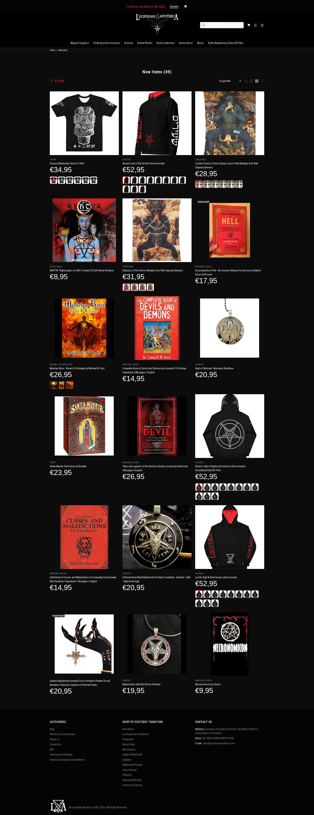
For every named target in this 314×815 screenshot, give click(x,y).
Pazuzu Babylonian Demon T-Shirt (67, 163)
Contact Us (55, 744)
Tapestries (200, 159)
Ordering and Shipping (61, 754)
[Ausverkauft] (229, 230)
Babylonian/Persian (132, 764)
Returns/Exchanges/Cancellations (67, 759)
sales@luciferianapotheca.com (219, 743)
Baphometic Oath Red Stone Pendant (141, 684)
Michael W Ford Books (61, 364)
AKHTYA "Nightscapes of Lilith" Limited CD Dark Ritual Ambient (82, 270)
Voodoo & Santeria (132, 785)
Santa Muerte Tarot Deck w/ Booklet (68, 466)
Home (52, 50)
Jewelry (199, 364)
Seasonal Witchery (132, 780)
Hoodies (126, 159)
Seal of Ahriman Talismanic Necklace (214, 368)
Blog (52, 729)
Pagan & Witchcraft (132, 754)
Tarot (53, 462)
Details (174, 6)
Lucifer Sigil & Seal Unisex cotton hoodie (216, 577)
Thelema (126, 775)
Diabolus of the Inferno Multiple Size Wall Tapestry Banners (152, 270)
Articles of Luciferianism (62, 734)
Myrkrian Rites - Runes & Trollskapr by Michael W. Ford (77, 368)
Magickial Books (203, 266)
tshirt (53, 159)
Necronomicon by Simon (208, 684)
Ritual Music (56, 266)
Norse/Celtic (128, 744)
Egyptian (126, 759)
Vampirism (128, 739)
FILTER (59, 81)
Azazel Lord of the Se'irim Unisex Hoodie (143, 163)
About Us (54, 739)
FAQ (52, 749)
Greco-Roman (129, 769)
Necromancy (129, 749)
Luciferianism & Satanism (135, 734)
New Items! (128, 729)
